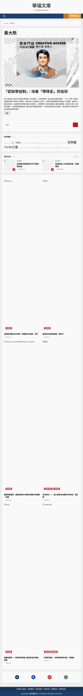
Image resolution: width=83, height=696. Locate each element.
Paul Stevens (37, 148)
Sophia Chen (63, 143)
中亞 (27, 148)
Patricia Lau (21, 148)
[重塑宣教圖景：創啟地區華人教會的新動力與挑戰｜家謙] (22, 416)
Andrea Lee (29, 143)
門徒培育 (46, 689)
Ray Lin (23, 143)
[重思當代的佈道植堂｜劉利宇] (61, 255)
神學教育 (54, 652)
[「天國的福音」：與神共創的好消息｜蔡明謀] (61, 578)
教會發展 (62, 689)
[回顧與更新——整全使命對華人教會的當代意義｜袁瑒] (22, 578)
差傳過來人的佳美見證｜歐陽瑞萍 (12, 165)
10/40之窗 (11, 147)
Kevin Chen (51, 148)
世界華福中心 (74, 16)
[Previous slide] (75, 157)
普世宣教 (8, 85)
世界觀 (72, 142)
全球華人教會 (48, 489)
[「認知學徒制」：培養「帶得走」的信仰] (41, 62)
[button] (4, 16)
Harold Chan (45, 143)
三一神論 (15, 142)
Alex (61, 148)
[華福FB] (33, 677)
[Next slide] (77, 157)
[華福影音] (50, 677)
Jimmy (30, 148)
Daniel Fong (37, 143)
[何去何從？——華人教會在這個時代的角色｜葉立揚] (61, 416)
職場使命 (54, 689)
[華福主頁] (17, 677)
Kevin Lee (45, 148)
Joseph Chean (67, 148)
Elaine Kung (7, 143)
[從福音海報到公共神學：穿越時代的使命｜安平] (22, 255)
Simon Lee (52, 143)
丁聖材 (57, 148)
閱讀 (8, 113)
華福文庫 (41, 5)
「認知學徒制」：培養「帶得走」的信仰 (36, 91)
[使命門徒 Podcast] (66, 677)
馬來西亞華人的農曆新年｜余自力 (51, 165)
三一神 (57, 143)
